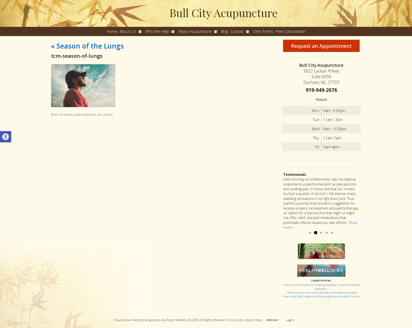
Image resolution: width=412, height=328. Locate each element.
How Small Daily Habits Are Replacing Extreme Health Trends (321, 296)
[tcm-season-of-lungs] (83, 105)
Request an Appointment (321, 45)
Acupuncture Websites (129, 320)
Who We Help (157, 31)
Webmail (272, 320)
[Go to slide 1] (310, 233)
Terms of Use (234, 320)
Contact (237, 31)
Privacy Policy (253, 320)
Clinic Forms (263, 31)
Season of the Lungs (87, 45)
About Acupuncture (195, 31)
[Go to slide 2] (315, 233)
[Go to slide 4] (326, 233)
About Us (128, 31)
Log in (290, 320)
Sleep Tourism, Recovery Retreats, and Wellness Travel (321, 293)
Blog (224, 31)
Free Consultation (290, 31)
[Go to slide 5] (332, 233)
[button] (5, 136)
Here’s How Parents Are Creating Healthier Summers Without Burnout (322, 287)
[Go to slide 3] (321, 233)
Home (112, 31)
